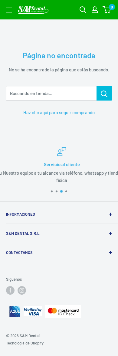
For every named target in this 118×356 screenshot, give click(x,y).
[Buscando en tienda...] (104, 93)
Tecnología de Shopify (25, 343)
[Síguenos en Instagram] (22, 290)
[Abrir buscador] (83, 9)
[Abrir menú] (9, 10)
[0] (107, 9)
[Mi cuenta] (95, 9)
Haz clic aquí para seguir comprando (59, 112)
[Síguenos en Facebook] (10, 290)
